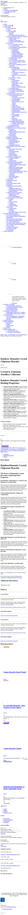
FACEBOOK (10, 572)
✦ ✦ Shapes (12, 79)
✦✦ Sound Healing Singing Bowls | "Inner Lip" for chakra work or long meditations (16, 223)
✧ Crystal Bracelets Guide (9, 11)
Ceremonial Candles (13, 158)
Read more (5, 680)
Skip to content (4, 1)
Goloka (13, 104)
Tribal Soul (14, 118)
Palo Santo (11, 129)
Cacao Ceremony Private (12, 309)
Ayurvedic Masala (16, 99)
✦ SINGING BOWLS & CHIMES (14, 162)
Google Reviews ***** (8, 7)
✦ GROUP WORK (7, 315)
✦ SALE (8, 29)
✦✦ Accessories (10, 225)
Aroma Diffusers (13, 139)
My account (9, 322)
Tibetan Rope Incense (17, 119)
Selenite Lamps (12, 39)
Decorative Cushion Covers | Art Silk (17, 212)
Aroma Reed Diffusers (14, 145)
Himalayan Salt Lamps (14, 37)
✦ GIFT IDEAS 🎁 (11, 31)
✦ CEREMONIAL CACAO (13, 126)
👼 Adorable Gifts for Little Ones (16, 35)
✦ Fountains (9, 181)
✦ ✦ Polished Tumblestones (15, 89)
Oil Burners (12, 143)
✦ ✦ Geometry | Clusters (15, 77)
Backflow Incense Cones (17, 123)
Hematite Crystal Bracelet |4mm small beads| (11, 577)
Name (2, 828)
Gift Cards (11, 32)
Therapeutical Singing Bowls (15, 168)
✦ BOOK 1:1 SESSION (9, 304)
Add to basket (5, 446)
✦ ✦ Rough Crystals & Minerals (16, 91)
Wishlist (8, 326)
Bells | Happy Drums (14, 176)
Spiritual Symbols (13, 191)
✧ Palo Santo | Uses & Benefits (10, 10)
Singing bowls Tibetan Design (16, 167)
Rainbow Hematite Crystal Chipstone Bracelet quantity (13, 440)
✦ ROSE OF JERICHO (11, 137)
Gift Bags (11, 209)
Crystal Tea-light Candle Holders (16, 41)
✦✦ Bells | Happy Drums (12, 227)
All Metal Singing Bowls (15, 163)
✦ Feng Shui (9, 184)
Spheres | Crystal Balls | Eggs (18, 86)
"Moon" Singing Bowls (14, 170)
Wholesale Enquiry (7, 812)
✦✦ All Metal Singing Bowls (13, 214)
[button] (4, 5)
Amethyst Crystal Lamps (14, 40)
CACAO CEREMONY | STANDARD (15, 316)
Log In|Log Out (9, 325)
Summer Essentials (13, 205)
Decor (10, 200)
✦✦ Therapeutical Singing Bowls (14, 220)
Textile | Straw (9, 207)
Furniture (11, 203)
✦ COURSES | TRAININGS (10, 311)
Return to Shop (12, 906)
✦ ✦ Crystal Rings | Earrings (15, 44)
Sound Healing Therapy (11, 308)
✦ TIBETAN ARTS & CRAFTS (14, 192)
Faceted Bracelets (16, 52)
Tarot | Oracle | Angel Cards (15, 149)
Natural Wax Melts (13, 142)
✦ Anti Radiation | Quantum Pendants (17, 47)
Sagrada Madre (15, 116)
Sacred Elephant (15, 114)
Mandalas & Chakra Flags (15, 188)
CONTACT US (7, 328)
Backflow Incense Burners (18, 122)
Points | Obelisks (16, 85)
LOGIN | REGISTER (8, 321)
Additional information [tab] (8, 455)
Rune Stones (12, 152)
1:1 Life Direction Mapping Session (14, 307)
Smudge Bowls (12, 135)
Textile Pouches (12, 208)
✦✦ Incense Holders (14, 125)
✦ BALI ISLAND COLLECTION (14, 197)
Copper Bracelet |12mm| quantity (12, 758)
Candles (11, 159)
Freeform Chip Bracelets (17, 53)
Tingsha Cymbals (13, 177)
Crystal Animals (15, 80)
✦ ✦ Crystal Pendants (14, 45)
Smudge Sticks (12, 130)
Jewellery (11, 199)
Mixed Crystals (4, 451)
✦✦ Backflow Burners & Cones (16, 121)
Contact (5, 809)
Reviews (5, 811)
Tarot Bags (11, 150)
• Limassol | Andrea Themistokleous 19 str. (10, 854)
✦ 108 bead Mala (13, 59)
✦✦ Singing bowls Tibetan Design (14, 219)
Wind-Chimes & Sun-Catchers (16, 189)
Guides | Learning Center (9, 329)
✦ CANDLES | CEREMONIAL (13, 156)
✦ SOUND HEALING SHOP (10, 213)
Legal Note (6, 822)
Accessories (12, 175)
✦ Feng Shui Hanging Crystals (13, 183)
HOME (5, 24)
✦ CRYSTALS (9, 43)
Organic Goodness (16, 106)
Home (2, 334)
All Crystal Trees (16, 68)
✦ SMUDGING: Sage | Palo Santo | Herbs (16, 128)
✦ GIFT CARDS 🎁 (8, 25)
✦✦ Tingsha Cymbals (11, 228)
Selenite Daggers (13, 154)
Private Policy (6, 818)
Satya (13, 117)
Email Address (4, 831)
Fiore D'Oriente (15, 100)
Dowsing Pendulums (14, 151)
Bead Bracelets (15, 51)
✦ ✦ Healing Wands (14, 88)
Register (8, 324)
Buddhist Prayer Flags (14, 193)
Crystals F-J (9, 450)
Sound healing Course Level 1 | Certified (15, 312)
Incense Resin (12, 134)
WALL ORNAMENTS (14, 196)
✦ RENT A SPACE (8, 320)
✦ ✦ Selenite (12, 92)
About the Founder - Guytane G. (13, 305)
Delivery (5, 8)
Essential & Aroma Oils (14, 141)
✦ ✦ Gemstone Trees (14, 67)
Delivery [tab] (5, 456)
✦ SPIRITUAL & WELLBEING (14, 186)
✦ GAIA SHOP (7, 27)
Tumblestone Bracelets (17, 55)
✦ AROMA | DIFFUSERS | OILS (14, 138)
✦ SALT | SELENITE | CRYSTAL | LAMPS (16, 36)
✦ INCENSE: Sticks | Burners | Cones (15, 93)
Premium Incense (16, 110)
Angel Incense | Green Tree (18, 97)
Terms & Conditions (8, 819)
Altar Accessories (13, 155)
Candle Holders (12, 160)
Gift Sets (11, 33)
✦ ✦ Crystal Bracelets (14, 48)
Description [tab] (6, 454)
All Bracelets (15, 49)
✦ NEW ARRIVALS (11, 28)
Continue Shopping (5, 447)
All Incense (14, 96)
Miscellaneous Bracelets (17, 56)
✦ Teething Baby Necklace (15, 57)
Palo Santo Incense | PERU (18, 109)
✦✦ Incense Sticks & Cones (15, 95)
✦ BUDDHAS (9, 179)
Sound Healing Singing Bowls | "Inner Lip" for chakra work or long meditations (18, 172)
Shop (6, 334)
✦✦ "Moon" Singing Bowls (12, 221)
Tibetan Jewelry (12, 195)
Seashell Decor (12, 204)
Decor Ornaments (13, 201)
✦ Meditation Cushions (11, 180)
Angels (10, 187)
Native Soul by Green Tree (18, 108)
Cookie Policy (6, 821)
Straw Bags (11, 210)
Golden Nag (15, 105)
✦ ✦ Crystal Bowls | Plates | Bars (16, 60)
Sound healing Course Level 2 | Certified (15, 313)
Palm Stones (15, 81)
